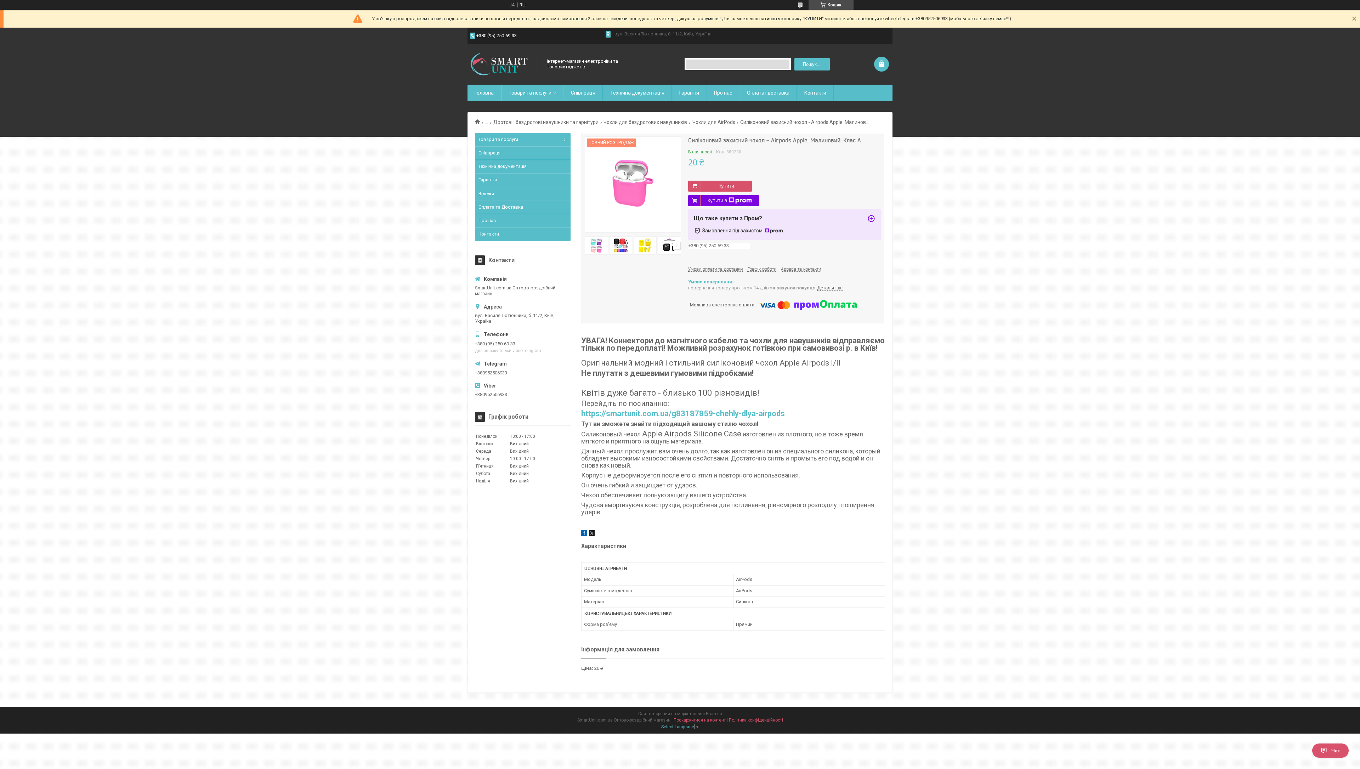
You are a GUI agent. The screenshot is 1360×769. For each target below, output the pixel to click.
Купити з (717, 200)
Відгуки (486, 193)
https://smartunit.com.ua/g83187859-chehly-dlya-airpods (683, 413)
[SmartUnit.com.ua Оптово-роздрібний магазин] (503, 64)
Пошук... (812, 64)
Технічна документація (637, 93)
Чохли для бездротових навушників (645, 122)
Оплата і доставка (768, 93)
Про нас (723, 93)
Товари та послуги (530, 93)
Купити (726, 186)
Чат (1335, 750)
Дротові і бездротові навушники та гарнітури (546, 122)
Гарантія (689, 93)
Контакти (815, 93)
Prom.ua (714, 713)
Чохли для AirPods (713, 122)
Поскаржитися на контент (700, 720)
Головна (484, 93)
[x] (592, 534)
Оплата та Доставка (500, 207)
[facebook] (584, 534)
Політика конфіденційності (756, 720)
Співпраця (583, 93)
